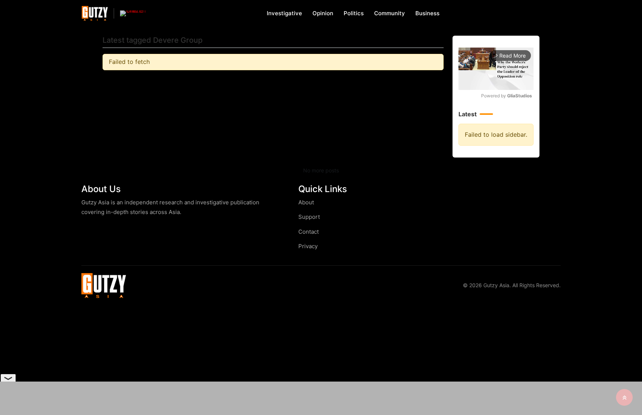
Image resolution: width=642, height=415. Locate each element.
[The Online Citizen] (133, 13)
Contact (308, 231)
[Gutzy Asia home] (103, 285)
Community (389, 13)
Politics (354, 13)
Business (427, 13)
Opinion (322, 13)
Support (309, 216)
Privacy (308, 246)
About (306, 202)
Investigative (284, 13)
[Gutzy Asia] (95, 13)
